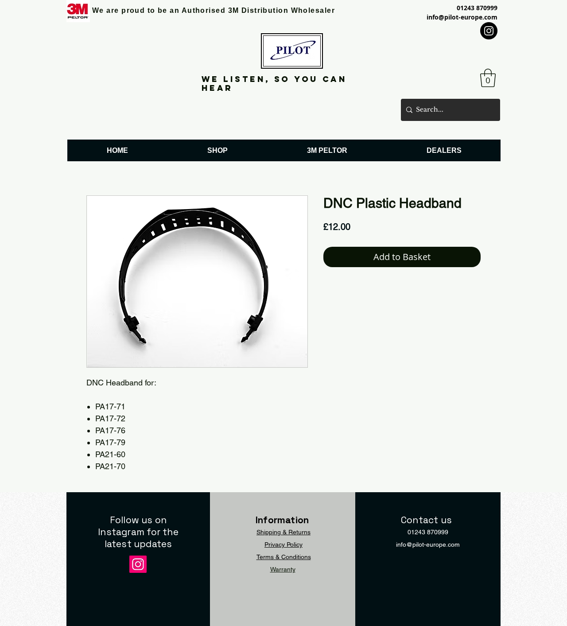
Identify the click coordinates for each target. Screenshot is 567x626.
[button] (488, 78)
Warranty (282, 569)
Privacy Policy (283, 544)
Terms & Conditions (283, 556)
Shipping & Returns (283, 532)
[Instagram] (488, 30)
